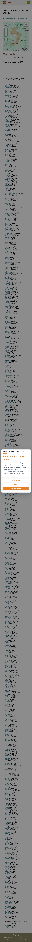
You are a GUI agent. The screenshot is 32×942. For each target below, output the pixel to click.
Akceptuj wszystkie (16, 488)
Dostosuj (16, 484)
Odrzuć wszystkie (16, 480)
